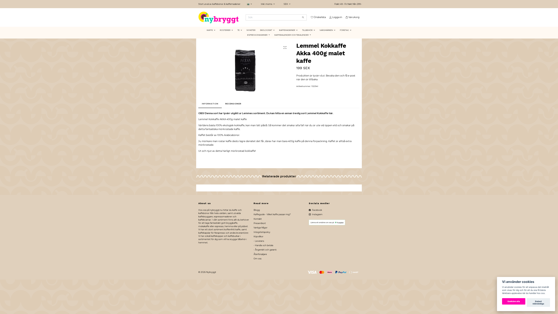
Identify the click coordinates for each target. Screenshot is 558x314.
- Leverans (259, 245)
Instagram (316, 218)
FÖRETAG (344, 34)
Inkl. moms (267, 4)
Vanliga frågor (260, 232)
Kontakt (258, 223)
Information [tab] (210, 108)
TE (238, 34)
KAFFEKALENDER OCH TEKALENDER (291, 39)
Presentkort (260, 227)
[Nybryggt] (238, 17)
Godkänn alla (513, 301)
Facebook (316, 214)
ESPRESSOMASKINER (257, 39)
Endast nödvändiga (538, 302)
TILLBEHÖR (307, 34)
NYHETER (251, 34)
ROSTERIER (225, 34)
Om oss (257, 263)
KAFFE (210, 34)
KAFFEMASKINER (287, 34)
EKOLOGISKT (266, 34)
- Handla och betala (263, 249)
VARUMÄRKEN (326, 34)
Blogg (257, 214)
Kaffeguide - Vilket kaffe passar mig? (272, 218)
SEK (286, 4)
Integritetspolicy (262, 236)
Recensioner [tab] (233, 108)
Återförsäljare (260, 258)
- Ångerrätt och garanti (265, 254)
